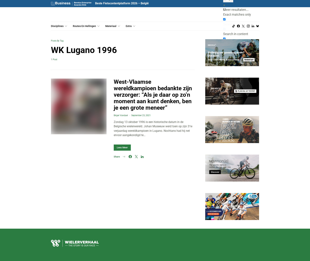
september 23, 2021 (141, 115)
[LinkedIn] (253, 26)
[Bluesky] (257, 26)
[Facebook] (238, 26)
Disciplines (57, 26)
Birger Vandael (121, 115)
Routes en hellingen (84, 26)
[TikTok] (233, 26)
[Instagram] (248, 26)
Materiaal (110, 26)
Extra (129, 26)
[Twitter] (243, 26)
